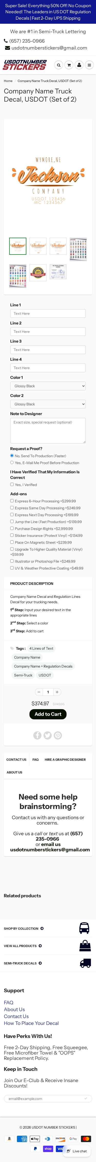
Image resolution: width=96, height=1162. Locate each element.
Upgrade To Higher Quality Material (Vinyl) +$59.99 (46, 552)
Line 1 (15, 304)
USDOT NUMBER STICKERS (53, 1127)
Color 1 (16, 377)
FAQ (36, 759)
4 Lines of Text (41, 648)
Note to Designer (26, 413)
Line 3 (16, 341)
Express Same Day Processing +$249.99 (48, 508)
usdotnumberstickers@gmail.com (49, 48)
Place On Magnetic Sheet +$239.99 (43, 542)
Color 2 (17, 395)
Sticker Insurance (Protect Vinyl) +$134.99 (49, 535)
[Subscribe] (86, 1098)
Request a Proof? (26, 448)
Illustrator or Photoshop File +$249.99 (45, 561)
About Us (14, 772)
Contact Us (16, 759)
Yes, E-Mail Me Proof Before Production (47, 463)
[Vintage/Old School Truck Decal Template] (48, 179)
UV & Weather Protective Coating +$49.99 (49, 568)
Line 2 (16, 323)
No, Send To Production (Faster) (40, 456)
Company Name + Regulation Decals (43, 666)
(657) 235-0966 (27, 41)
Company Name (27, 657)
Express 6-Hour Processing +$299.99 (45, 501)
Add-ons (18, 493)
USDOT (45, 675)
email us (51, 844)
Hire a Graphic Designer (65, 759)
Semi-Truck (23, 675)
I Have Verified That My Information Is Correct (45, 474)
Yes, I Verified (26, 484)
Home (8, 81)
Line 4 (16, 359)
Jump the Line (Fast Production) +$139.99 (48, 521)
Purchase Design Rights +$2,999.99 (44, 528)
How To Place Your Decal (31, 1023)
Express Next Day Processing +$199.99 (47, 515)
